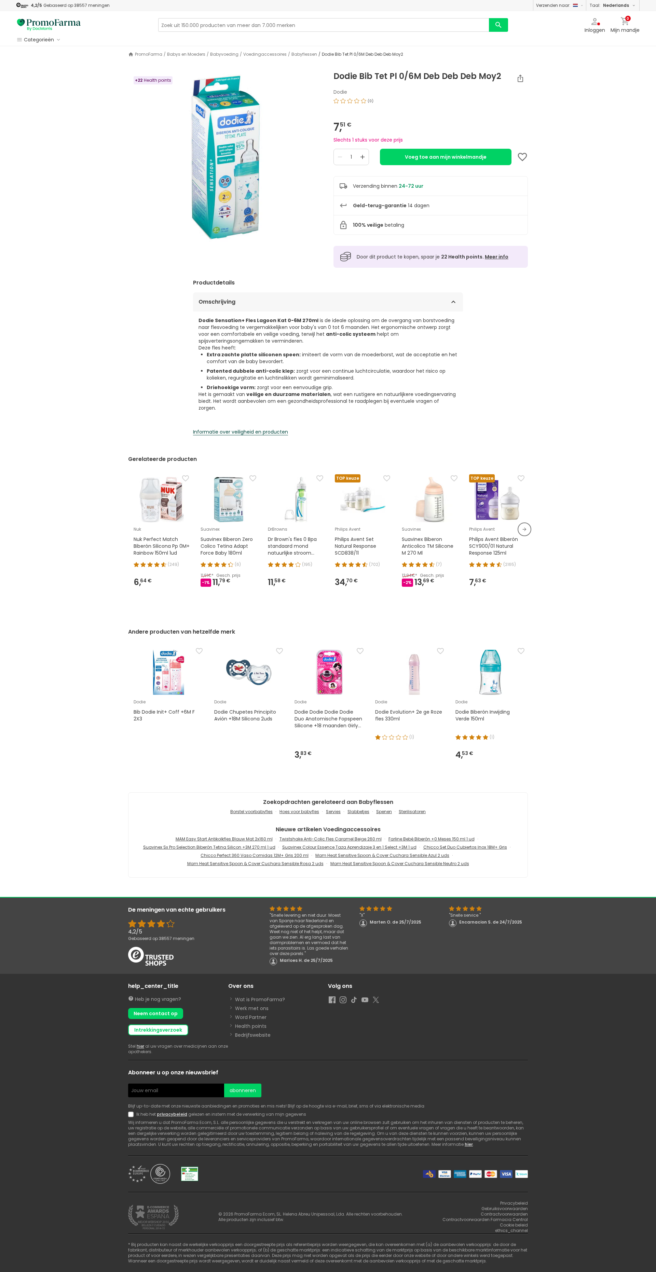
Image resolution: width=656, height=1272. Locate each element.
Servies (333, 811)
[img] (225, 157)
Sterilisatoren (412, 811)
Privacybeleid (514, 1203)
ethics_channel (511, 1230)
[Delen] (520, 78)
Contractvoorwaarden (504, 1214)
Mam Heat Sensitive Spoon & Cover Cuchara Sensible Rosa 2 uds (255, 863)
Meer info (496, 256)
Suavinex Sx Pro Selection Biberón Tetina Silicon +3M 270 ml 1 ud (209, 847)
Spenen (384, 811)
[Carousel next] (524, 529)
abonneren (243, 1090)
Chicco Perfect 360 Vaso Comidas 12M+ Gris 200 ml (255, 855)
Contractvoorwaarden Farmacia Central (485, 1219)
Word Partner (250, 1017)
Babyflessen (304, 54)
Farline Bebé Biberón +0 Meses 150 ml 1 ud (431, 839)
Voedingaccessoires (265, 54)
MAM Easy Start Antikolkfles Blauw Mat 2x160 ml (224, 839)
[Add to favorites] (522, 156)
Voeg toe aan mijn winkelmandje (446, 157)
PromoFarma (148, 54)
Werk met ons (252, 1008)
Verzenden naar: (553, 5)
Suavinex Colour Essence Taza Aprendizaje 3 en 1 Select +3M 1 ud (349, 847)
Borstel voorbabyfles (251, 811)
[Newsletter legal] (132, 1114)
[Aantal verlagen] (340, 157)
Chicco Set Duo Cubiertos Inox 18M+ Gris (465, 847)
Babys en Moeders (186, 54)
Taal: (609, 5)
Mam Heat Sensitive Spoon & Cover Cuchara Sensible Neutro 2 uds (399, 863)
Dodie (340, 92)
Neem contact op (156, 1013)
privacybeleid (172, 1114)
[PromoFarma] (48, 24)
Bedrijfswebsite (253, 1035)
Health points (250, 1026)
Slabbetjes (358, 811)
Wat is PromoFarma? (260, 999)
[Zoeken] (498, 25)
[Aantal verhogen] (362, 157)
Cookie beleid (514, 1225)
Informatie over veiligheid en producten (240, 431)
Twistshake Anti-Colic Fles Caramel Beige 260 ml (330, 839)
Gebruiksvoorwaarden (504, 1208)
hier (140, 1046)
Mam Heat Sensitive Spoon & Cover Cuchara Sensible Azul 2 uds (382, 855)
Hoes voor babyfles (299, 811)
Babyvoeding (224, 54)
